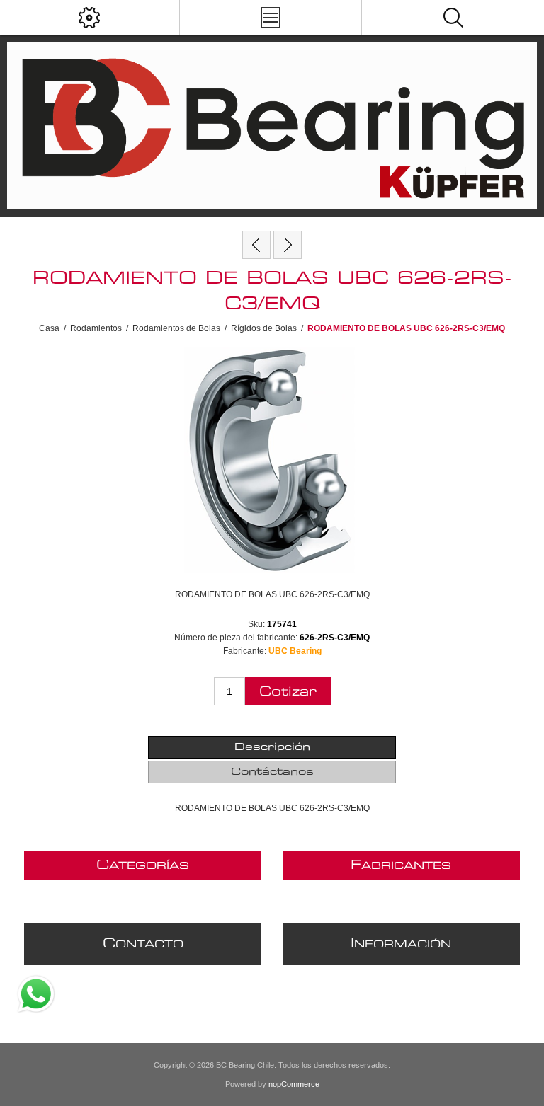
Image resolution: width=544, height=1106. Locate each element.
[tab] (272, 747)
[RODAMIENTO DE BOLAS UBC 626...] (287, 245)
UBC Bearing (295, 651)
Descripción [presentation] (272, 747)
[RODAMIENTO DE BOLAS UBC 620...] (256, 245)
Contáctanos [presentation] (272, 772)
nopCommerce (293, 1084)
